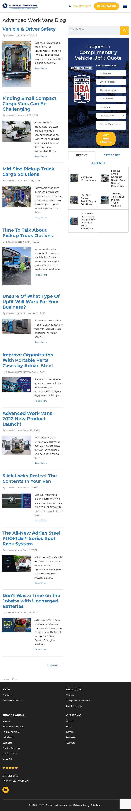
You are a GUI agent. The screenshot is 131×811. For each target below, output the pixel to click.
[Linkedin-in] (5, 790)
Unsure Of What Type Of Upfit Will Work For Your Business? (31, 302)
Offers (69, 731)
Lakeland (7, 737)
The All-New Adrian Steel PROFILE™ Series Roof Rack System (31, 538)
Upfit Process (74, 706)
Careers (70, 742)
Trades (70, 695)
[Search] (124, 30)
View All (7, 758)
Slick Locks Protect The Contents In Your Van (29, 478)
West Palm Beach (13, 726)
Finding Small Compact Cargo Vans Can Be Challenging (29, 103)
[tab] (81, 155)
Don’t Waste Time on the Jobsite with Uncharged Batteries (31, 601)
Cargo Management (78, 700)
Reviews (71, 737)
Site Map (96, 805)
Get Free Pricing (106, 138)
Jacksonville (9, 753)
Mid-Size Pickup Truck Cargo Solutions (28, 171)
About (69, 721)
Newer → (55, 665)
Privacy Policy (81, 805)
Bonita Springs (11, 748)
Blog (69, 726)
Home (5, 679)
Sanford (7, 742)
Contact (7, 695)
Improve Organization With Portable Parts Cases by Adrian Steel (27, 360)
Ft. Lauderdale (11, 731)
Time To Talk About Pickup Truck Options (27, 232)
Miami (6, 721)
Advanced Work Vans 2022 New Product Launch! (27, 419)
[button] (125, 6)
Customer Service (12, 700)
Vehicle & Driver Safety (29, 29)
